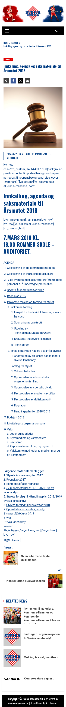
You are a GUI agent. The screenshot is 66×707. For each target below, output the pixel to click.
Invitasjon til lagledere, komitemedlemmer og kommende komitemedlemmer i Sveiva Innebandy (12, 615)
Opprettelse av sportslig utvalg (33, 387)
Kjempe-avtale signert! (12, 679)
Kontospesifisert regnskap (22, 484)
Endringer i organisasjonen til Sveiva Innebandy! (12, 637)
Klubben (8, 59)
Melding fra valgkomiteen (12, 658)
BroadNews (36, 703)
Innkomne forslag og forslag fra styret (30, 302)
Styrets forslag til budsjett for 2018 (28, 505)
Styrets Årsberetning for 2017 (25, 290)
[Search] (56, 30)
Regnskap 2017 (16, 296)
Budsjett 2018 (15, 417)
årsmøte (15, 540)
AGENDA (9, 262)
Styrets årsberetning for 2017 (24, 475)
